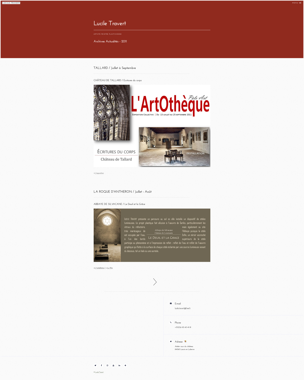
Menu (295, 3)
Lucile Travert (99, 372)
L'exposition (99, 173)
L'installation (99, 268)
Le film (110, 268)
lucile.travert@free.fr (183, 308)
